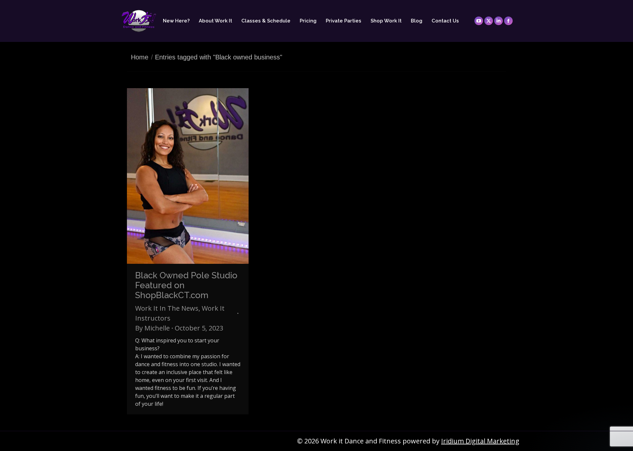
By (152, 328)
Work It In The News (166, 308)
